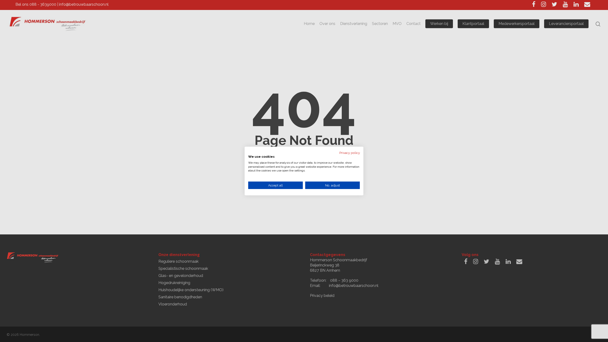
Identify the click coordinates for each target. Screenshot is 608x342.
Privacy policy (349, 153)
